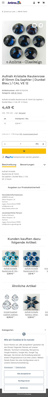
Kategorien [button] (7, 330)
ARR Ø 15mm (16, 93)
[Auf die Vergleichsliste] (34, 25)
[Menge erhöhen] (43, 143)
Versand (22, 113)
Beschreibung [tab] (9, 164)
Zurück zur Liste (9, 11)
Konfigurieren (24, 381)
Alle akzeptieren (24, 374)
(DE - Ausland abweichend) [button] (28, 134)
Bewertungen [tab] (27, 164)
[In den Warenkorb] (4, 19)
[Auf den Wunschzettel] (41, 25)
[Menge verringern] (5, 143)
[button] (34, 2)
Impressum (8, 367)
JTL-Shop (28, 394)
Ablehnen (24, 388)
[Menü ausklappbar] (3, 1)
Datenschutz (21, 367)
